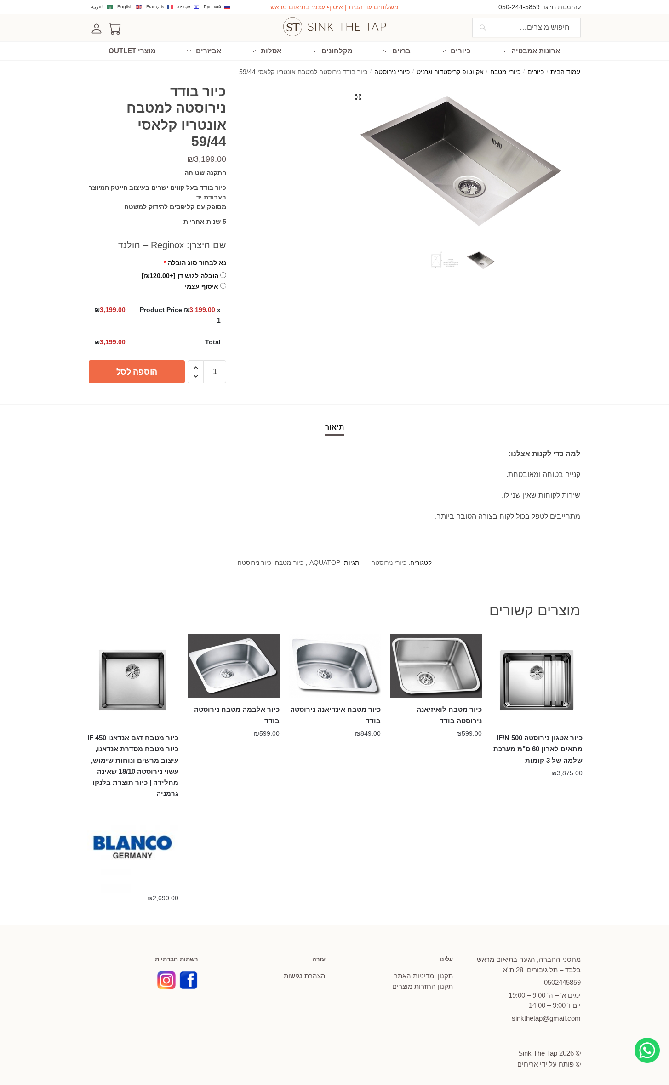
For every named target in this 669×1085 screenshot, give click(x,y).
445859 (562, 982)
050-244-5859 (519, 7)
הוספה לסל (136, 371)
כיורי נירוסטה (392, 71)
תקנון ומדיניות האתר (423, 976)
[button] (358, 97)
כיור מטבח (289, 562)
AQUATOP (324, 562)
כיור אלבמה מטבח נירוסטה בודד (237, 714)
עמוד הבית (565, 71)
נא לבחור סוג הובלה (195, 263)
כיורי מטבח (505, 71)
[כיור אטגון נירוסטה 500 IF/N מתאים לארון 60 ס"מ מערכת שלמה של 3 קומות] (537, 680)
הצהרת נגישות (305, 976)
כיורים (535, 71)
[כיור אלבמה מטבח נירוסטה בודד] (234, 666)
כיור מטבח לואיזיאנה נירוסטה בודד (449, 714)
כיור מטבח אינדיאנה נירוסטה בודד (335, 714)
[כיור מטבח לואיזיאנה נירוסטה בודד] (436, 666)
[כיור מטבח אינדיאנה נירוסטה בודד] (335, 666)
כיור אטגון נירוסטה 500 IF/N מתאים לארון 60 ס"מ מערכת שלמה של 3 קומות (538, 749)
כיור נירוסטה (254, 562)
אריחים (527, 1064)
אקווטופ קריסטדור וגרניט (450, 71)
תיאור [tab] (334, 427)
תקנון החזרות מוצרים (422, 986)
